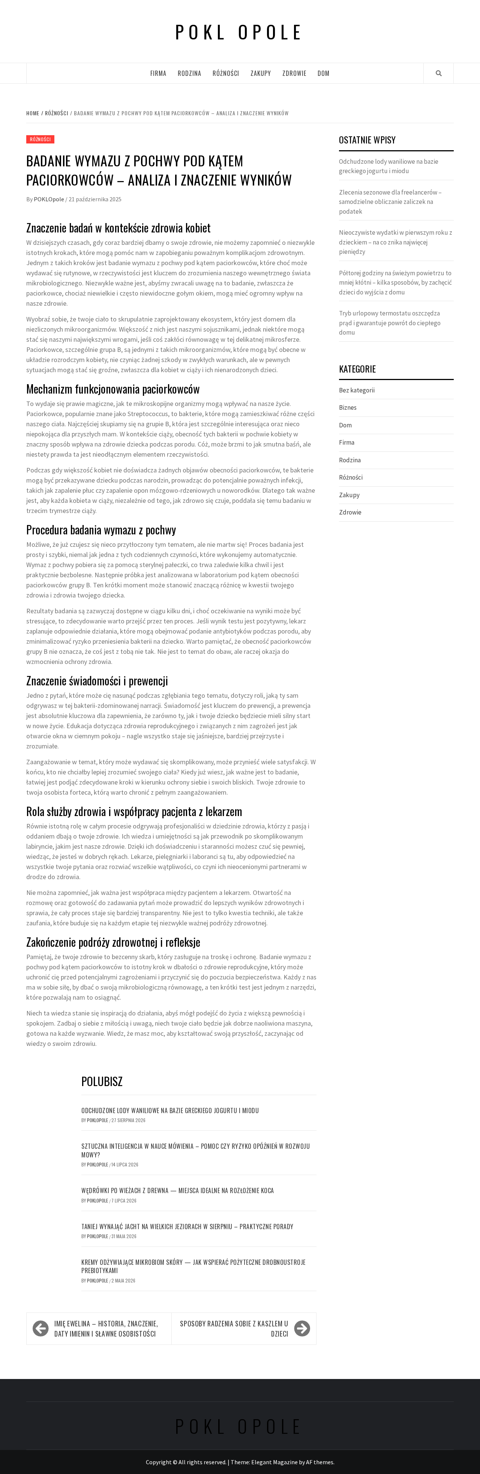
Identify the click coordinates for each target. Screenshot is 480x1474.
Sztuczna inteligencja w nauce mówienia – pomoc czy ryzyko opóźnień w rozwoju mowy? (195, 1150)
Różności (226, 73)
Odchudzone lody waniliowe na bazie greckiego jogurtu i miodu (170, 1110)
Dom (324, 73)
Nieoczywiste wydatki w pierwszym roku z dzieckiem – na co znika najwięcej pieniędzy (395, 242)
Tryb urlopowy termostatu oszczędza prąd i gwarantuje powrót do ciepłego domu (390, 322)
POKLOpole (49, 199)
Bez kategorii (357, 390)
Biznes (348, 407)
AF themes (319, 1462)
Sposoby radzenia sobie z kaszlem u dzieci (234, 1328)
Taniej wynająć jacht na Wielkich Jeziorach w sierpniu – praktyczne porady (187, 1226)
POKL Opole (240, 31)
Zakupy (260, 73)
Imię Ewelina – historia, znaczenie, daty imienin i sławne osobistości (106, 1328)
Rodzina (189, 73)
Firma (158, 73)
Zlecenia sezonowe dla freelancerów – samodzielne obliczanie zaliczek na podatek (390, 202)
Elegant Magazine (274, 1462)
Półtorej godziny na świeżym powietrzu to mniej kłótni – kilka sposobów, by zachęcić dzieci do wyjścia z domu (395, 282)
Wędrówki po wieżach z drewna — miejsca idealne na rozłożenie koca (177, 1190)
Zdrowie (294, 73)
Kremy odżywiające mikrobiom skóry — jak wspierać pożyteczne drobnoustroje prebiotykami (193, 1266)
